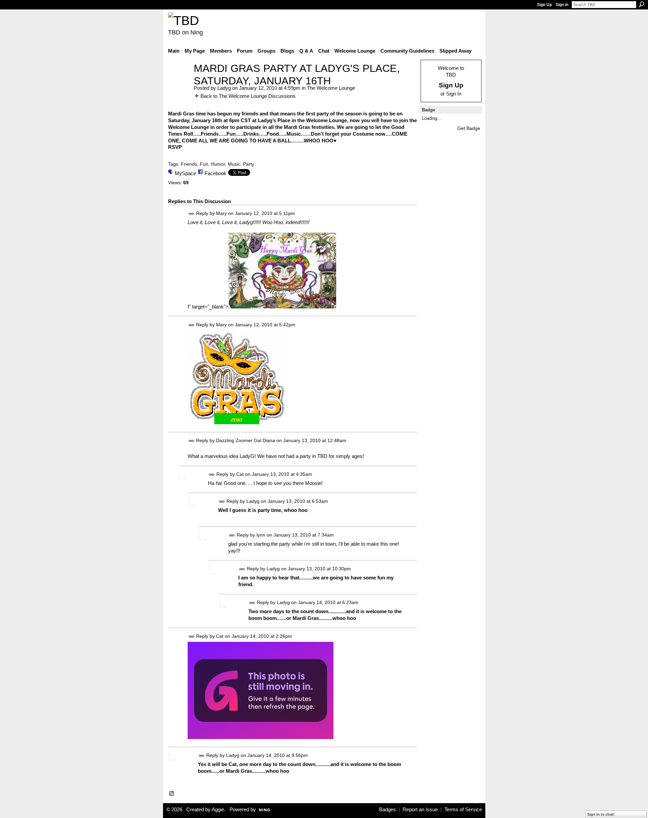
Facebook (215, 173)
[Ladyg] (179, 80)
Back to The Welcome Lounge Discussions (248, 96)
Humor (218, 164)
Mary (221, 213)
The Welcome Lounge (331, 88)
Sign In (562, 4)
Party (248, 164)
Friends (189, 164)
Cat (240, 474)
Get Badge (468, 128)
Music (234, 164)
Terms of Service (463, 809)
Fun (204, 164)
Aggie (218, 809)
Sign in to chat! (601, 814)
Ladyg (224, 88)
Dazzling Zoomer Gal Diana (245, 440)
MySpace (185, 173)
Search (641, 4)
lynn (260, 535)
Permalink (191, 214)
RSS (172, 794)
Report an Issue (420, 809)
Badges (387, 809)
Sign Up (544, 4)
